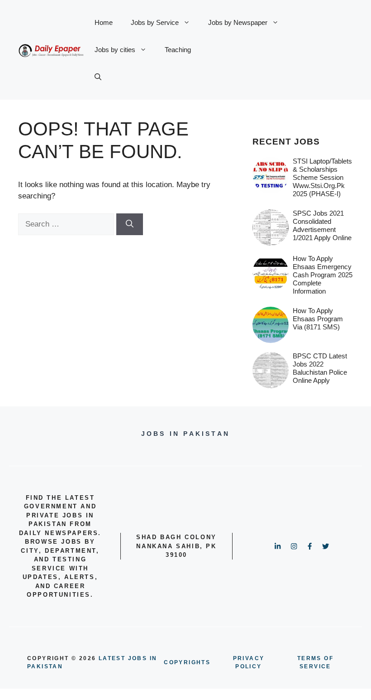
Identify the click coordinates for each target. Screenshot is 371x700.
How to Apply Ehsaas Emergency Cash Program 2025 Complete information (322, 275)
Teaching (178, 49)
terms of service (315, 662)
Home (104, 22)
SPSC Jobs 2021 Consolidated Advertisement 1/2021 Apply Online (322, 225)
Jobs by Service (155, 22)
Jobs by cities (115, 49)
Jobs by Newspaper (237, 22)
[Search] (129, 224)
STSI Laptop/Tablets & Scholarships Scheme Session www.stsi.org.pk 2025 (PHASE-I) (322, 177)
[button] (98, 77)
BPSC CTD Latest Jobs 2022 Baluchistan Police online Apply (320, 368)
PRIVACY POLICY (249, 662)
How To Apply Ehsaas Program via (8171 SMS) (318, 319)
